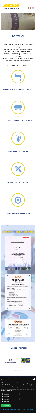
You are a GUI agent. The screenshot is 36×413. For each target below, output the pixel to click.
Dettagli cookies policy (9, 409)
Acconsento (6, 405)
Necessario (6, 394)
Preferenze (6, 396)
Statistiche (6, 399)
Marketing (6, 401)
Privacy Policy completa (25, 409)
